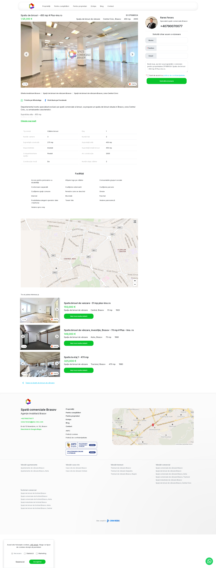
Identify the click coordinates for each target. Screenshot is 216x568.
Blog (102, 6)
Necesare (18, 553)
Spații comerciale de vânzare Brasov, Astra (171, 474)
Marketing (42, 553)
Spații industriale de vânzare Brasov (169, 480)
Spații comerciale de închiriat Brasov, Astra (36, 499)
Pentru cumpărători (61, 6)
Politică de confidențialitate (76, 438)
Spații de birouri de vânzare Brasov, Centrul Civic (173, 483)
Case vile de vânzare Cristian (76, 471)
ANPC (68, 431)
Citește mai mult (28, 121)
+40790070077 (171, 26)
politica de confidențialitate (174, 75)
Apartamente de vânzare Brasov (32, 468)
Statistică (30, 553)
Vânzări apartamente (29, 465)
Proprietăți (46, 6)
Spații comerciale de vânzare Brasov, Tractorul (173, 477)
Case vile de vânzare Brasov (76, 468)
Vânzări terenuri (117, 465)
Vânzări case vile (73, 465)
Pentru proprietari (80, 6)
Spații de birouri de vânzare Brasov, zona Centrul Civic (96, 93)
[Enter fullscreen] (135, 221)
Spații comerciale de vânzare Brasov (169, 468)
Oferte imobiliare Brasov (30, 93)
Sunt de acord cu (167, 75)
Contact (111, 6)
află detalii (34, 545)
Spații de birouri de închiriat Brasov (33, 493)
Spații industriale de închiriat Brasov (34, 502)
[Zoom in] (135, 280)
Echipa (93, 6)
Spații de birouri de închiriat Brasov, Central (36, 508)
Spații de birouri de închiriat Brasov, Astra (35, 505)
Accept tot (37, 562)
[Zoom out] (135, 284)
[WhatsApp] (209, 561)
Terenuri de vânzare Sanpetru (121, 471)
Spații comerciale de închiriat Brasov (34, 496)
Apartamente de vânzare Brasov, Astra (35, 471)
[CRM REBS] (113, 521)
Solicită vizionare (167, 81)
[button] (26, 54)
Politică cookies (72, 434)
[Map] (79, 253)
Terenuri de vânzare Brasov (121, 468)
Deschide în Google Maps (31, 429)
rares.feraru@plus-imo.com (32, 422)
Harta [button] (133, 84)
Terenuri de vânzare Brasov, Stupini (124, 474)
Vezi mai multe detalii (78, 316)
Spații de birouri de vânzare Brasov (57, 93)
